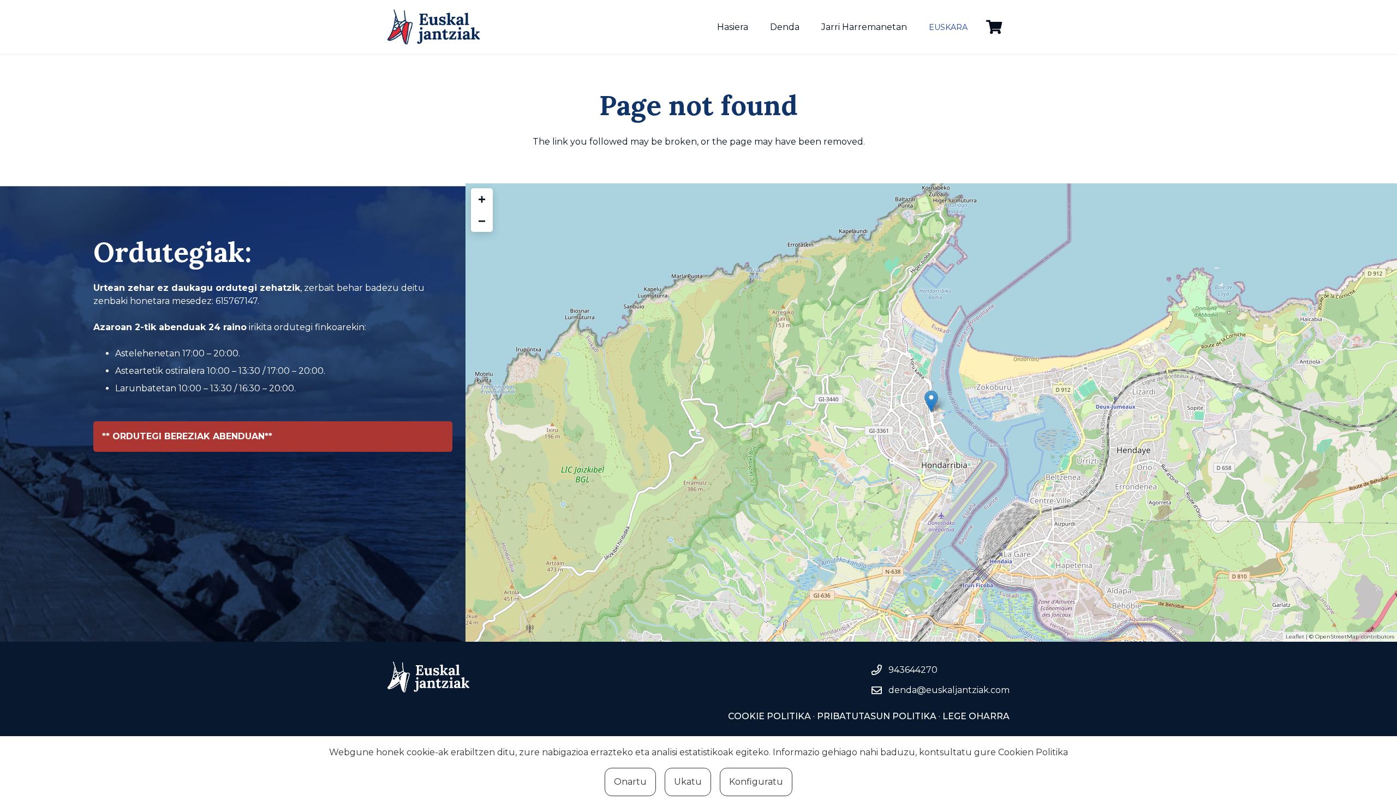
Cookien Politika (1033, 752)
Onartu (630, 782)
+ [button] (482, 199)
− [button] (482, 220)
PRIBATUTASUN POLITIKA (876, 716)
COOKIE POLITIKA (769, 716)
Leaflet (1295, 636)
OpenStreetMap (1337, 636)
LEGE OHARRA (975, 716)
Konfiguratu (756, 782)
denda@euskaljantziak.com (949, 690)
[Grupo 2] (433, 27)
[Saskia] (994, 27)
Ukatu (688, 782)
